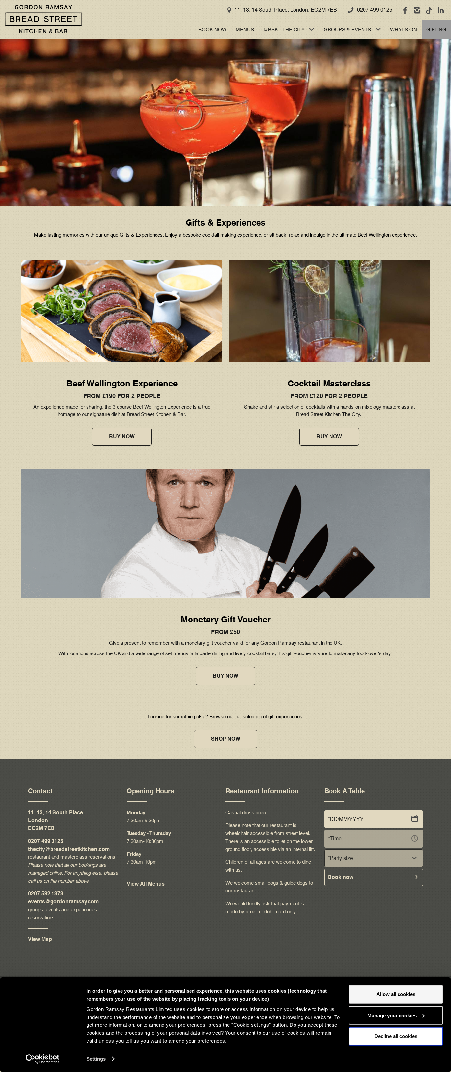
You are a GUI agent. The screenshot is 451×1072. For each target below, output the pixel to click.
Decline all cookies (395, 1036)
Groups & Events (347, 29)
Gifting (436, 29)
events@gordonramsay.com (63, 901)
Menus (245, 29)
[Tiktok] (428, 10)
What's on (403, 29)
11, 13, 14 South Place (55, 812)
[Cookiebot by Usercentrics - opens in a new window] (43, 1059)
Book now (212, 29)
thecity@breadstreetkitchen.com (69, 849)
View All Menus (146, 884)
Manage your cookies (392, 1015)
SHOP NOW (225, 739)
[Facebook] (405, 10)
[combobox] (373, 858)
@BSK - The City (284, 29)
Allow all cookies (395, 994)
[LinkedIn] (440, 10)
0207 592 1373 (45, 893)
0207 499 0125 (374, 10)
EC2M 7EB (41, 828)
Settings (96, 1059)
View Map (40, 939)
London (38, 820)
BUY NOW (122, 436)
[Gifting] (41, 19)
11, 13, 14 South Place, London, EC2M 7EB (285, 10)
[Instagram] (417, 10)
